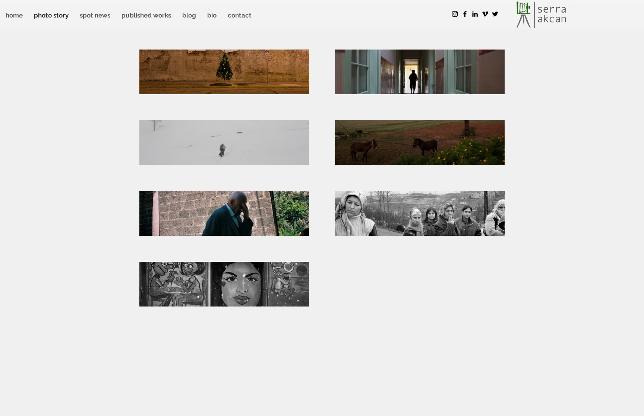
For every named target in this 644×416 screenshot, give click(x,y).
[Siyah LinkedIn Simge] (475, 14)
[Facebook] (465, 14)
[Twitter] (495, 14)
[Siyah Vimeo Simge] (485, 14)
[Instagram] (455, 14)
